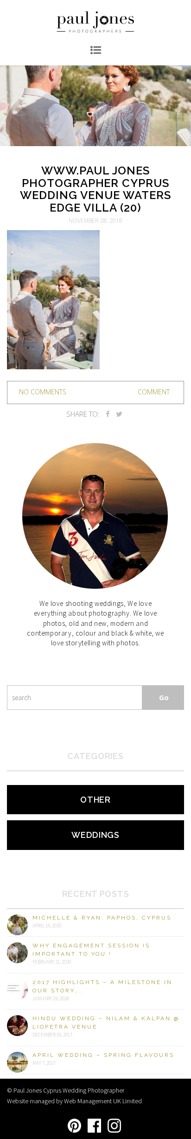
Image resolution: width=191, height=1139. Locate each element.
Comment (154, 391)
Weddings (95, 835)
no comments (42, 391)
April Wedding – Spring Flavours (103, 1055)
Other (95, 799)
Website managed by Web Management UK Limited (74, 1101)
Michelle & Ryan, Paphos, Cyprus (102, 917)
